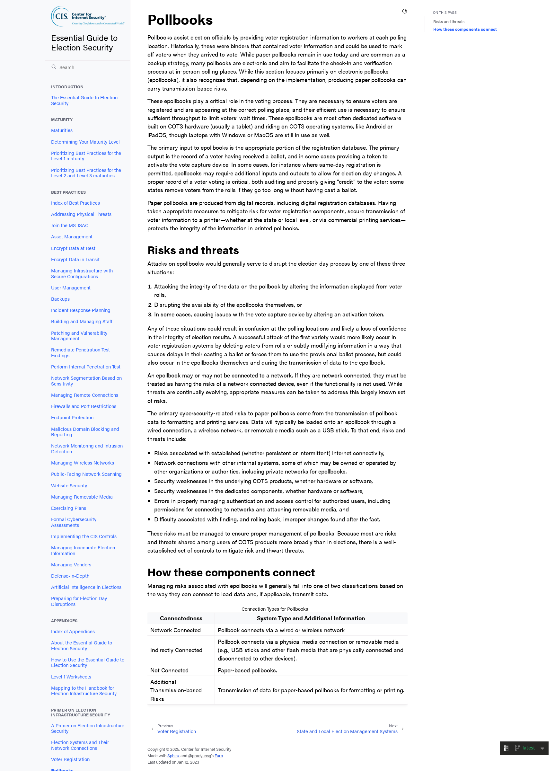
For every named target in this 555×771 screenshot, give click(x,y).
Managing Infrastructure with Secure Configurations (82, 273)
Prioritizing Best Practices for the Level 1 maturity (86, 155)
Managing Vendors (71, 564)
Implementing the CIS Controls (84, 536)
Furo (219, 755)
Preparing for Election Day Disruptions (79, 601)
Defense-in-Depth (70, 575)
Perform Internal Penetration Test (85, 366)
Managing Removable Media (82, 496)
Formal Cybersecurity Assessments (73, 522)
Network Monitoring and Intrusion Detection (87, 448)
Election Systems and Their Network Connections (80, 745)
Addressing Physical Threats (81, 213)
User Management (71, 287)
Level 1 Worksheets (71, 676)
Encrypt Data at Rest (73, 248)
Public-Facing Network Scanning (86, 473)
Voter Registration (70, 759)
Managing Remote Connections (84, 394)
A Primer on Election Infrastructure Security (87, 728)
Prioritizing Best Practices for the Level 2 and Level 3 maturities (86, 172)
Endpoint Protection (72, 417)
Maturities (62, 130)
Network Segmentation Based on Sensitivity (86, 380)
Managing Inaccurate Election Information (83, 550)
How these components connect (465, 29)
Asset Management (71, 236)
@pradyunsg (199, 755)
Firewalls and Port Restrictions (83, 406)
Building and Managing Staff (81, 321)
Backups (60, 298)
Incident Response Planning (80, 310)
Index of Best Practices (75, 202)
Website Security (69, 485)
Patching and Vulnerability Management (79, 335)
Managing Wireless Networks (82, 462)
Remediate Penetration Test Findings (80, 352)
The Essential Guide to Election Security (84, 100)
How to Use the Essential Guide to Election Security (87, 662)
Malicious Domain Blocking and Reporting (85, 431)
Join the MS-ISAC (69, 225)
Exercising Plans (68, 507)
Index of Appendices (73, 631)
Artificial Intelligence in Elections (86, 586)
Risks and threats (448, 21)
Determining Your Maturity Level (85, 141)
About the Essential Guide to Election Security (81, 645)
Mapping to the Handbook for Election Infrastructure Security (84, 690)
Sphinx (173, 755)
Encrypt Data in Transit (75, 259)
